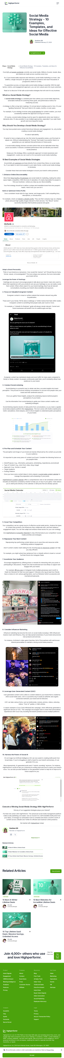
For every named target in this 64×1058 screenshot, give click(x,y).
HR (51, 984)
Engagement (7, 976)
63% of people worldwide (14, 72)
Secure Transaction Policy (42, 1016)
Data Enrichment (39, 987)
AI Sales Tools (38, 979)
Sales (51, 973)
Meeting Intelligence (9, 982)
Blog (35, 973)
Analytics (6, 984)
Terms (36, 1011)
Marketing (53, 976)
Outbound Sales (39, 984)
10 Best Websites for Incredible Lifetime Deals (44, 901)
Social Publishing (39, 998)
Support (36, 1019)
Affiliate (21, 987)
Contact (21, 976)
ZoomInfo (6, 1011)
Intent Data (37, 990)
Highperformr (29, 409)
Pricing (5, 990)
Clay (4, 1014)
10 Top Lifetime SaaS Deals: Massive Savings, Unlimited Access (13, 934)
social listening (36, 111)
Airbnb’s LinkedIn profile (26, 199)
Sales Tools (37, 982)
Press (21, 982)
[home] (13, 3)
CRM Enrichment (8, 979)
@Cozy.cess (19, 570)
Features (6, 987)
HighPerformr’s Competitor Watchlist (18, 533)
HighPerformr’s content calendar (13, 480)
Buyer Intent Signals (40, 993)
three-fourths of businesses (19, 178)
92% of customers (15, 163)
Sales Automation (39, 996)
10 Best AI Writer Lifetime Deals (9, 901)
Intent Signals (7, 973)
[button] (56, 3)
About (21, 973)
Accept (32, 1055)
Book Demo (22, 979)
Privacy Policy (50, 1050)
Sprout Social (7, 1022)
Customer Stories (24, 984)
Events (52, 982)
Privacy (36, 1014)
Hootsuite (6, 1019)
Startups (52, 987)
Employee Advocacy (40, 1001)
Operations (53, 979)
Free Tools (37, 976)
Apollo (5, 1016)
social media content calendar (48, 474)
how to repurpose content (46, 548)
